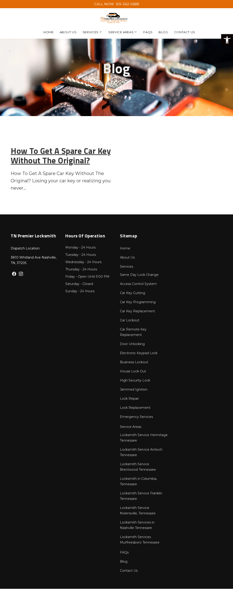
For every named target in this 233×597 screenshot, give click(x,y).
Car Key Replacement (137, 311)
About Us (68, 32)
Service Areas (121, 32)
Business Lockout (134, 362)
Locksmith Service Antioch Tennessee (141, 452)
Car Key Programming (138, 302)
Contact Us (184, 32)
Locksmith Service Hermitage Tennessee (144, 437)
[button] (227, 40)
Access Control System (138, 284)
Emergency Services (136, 417)
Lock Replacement (135, 408)
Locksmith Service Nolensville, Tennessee (138, 510)
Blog (163, 32)
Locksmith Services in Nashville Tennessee (137, 525)
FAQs (148, 32)
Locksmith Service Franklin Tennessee (141, 496)
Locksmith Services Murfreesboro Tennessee (140, 539)
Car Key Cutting (132, 293)
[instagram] (21, 274)
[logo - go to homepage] (113, 18)
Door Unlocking (132, 344)
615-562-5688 (116, 4)
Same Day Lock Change (139, 275)
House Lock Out (133, 371)
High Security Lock (135, 380)
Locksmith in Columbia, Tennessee (138, 481)
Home (48, 32)
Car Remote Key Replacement (133, 332)
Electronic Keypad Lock (138, 353)
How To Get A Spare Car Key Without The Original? (61, 156)
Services (91, 32)
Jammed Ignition (133, 389)
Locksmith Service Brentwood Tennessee (138, 467)
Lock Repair (129, 398)
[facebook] (14, 274)
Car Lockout (129, 320)
